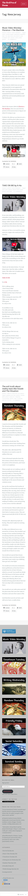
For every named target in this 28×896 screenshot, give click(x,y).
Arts (3, 189)
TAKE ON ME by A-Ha (11, 185)
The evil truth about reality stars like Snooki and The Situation (12, 388)
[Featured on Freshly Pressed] (9, 631)
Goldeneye (16, 36)
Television (5, 398)
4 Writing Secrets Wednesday (10, 860)
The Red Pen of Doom (9, 4)
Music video (15, 37)
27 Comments (18, 191)
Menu (23, 3)
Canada (8, 395)
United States (6, 400)
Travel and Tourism (15, 398)
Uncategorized (6, 872)
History (13, 395)
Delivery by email (8, 780)
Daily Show (5, 34)
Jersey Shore (20, 395)
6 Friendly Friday (6, 866)
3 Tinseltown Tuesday (8, 856)
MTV (9, 37)
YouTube (9, 191)
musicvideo (16, 189)
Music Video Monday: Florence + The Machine (13, 29)
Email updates (8, 791)
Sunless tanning (15, 397)
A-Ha (5, 282)
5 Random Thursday (7, 863)
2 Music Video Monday (13, 32)
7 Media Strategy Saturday (15, 393)
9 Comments (17, 400)
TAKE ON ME (6, 278)
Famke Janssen (14, 34)
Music (10, 189)
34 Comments (12, 39)
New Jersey (5, 397)
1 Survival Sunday (7, 850)
